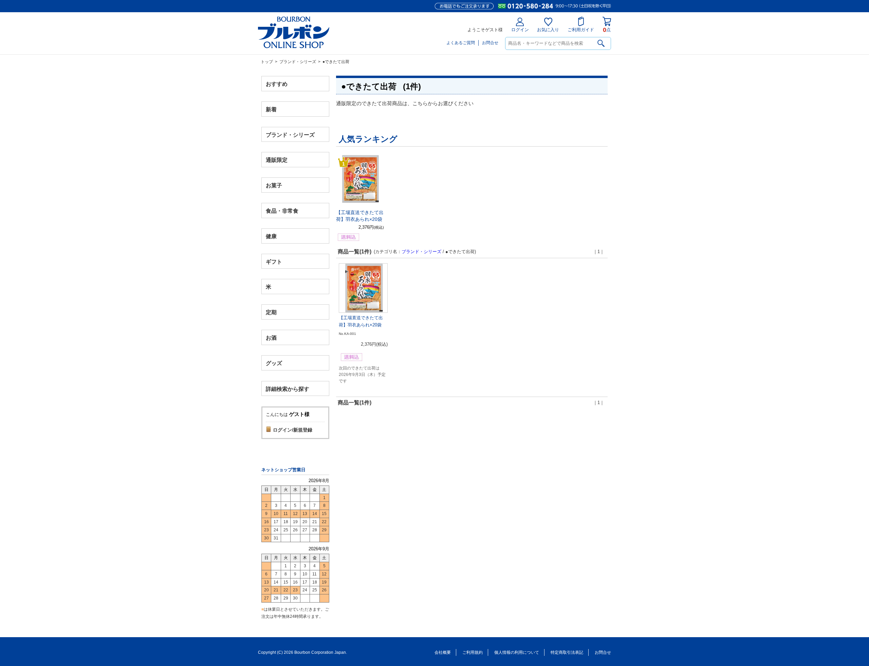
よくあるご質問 (460, 42)
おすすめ (277, 84)
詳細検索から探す (287, 389)
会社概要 (442, 652)
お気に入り (548, 29)
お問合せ (490, 42)
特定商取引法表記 (567, 652)
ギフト (274, 261)
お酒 (271, 337)
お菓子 (274, 185)
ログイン (520, 29)
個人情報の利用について (516, 652)
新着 (271, 109)
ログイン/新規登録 (292, 430)
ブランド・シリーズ (297, 61)
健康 (271, 236)
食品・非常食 (282, 211)
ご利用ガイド (581, 29)
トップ (267, 61)
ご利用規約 (472, 652)
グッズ (274, 363)
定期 (271, 312)
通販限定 (277, 160)
